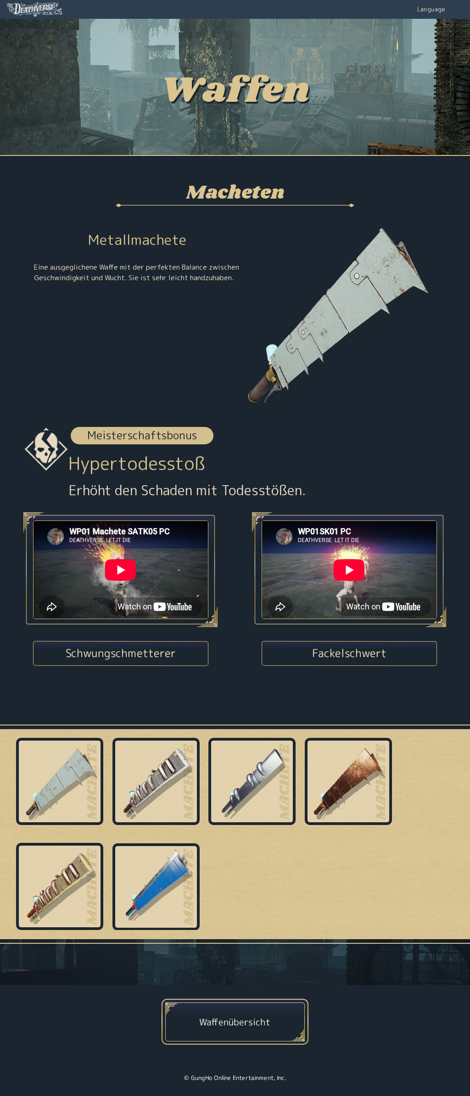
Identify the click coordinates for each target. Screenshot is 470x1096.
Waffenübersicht (234, 1021)
